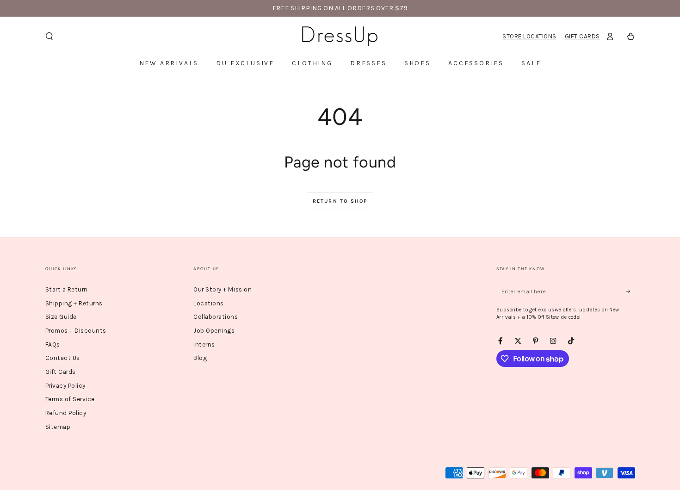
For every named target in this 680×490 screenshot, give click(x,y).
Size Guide (61, 316)
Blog (200, 357)
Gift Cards (582, 36)
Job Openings (214, 330)
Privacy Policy (65, 385)
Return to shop (340, 201)
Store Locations (529, 36)
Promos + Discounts (75, 330)
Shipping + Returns (74, 303)
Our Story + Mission (222, 289)
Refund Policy (66, 412)
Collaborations (215, 316)
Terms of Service (70, 399)
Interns (204, 344)
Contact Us (62, 357)
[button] (49, 36)
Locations (208, 303)
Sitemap (58, 426)
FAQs (52, 344)
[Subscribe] (630, 291)
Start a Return (66, 289)
